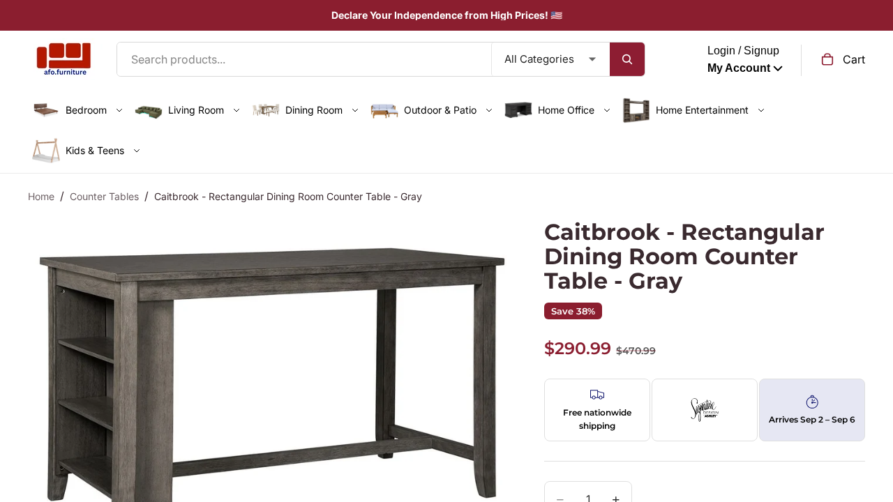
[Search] (627, 59)
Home (41, 196)
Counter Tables (104, 196)
